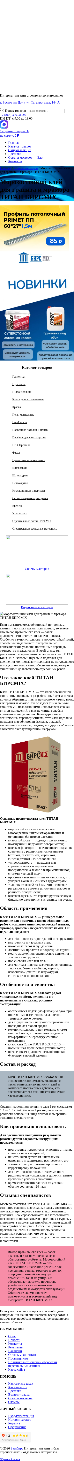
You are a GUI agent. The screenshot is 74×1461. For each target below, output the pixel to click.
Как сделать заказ (20, 1383)
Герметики (18, 376)
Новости (14, 1340)
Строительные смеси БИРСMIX (31, 521)
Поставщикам (18, 1358)
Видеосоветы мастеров (37, 607)
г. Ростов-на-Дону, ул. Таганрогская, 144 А (30, 102)
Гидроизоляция (21, 391)
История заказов (19, 1419)
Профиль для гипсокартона (29, 437)
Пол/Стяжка (19, 422)
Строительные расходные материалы (34, 528)
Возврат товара (19, 1394)
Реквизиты (15, 1347)
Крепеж (17, 505)
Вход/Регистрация (21, 1416)
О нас (12, 1336)
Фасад (16, 452)
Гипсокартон (20, 483)
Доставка (14, 154)
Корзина (14, 1423)
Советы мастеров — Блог (26, 157)
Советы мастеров (37, 568)
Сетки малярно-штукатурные (30, 498)
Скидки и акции (19, 150)
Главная (13, 142)
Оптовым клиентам (22, 1354)
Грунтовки (18, 384)
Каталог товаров (19, 146)
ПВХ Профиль (21, 445)
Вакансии (15, 1351)
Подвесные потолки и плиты (30, 429)
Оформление (17, 1427)
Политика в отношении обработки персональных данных (32, 1364)
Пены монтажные (23, 414)
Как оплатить (17, 1387)
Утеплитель (19, 513)
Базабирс (17, 1448)
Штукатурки (20, 475)
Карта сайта (16, 1369)
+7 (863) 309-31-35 (13, 114)
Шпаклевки (19, 467)
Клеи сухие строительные (28, 399)
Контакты (15, 161)
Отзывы (14, 1402)
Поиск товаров (16, 110)
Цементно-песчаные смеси (28, 460)
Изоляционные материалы (28, 490)
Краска (16, 407)
